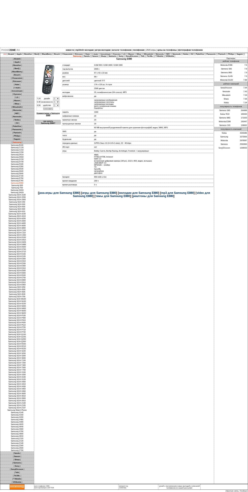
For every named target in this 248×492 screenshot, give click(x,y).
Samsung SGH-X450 (17, 389)
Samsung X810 (17, 436)
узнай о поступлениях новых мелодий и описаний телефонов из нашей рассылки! (179, 487)
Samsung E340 (17, 164)
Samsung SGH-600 (17, 207)
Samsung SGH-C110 (17, 233)
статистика (122, 488)
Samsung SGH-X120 (17, 379)
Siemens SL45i (226, 76)
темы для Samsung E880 (112, 196)
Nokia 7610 (224, 114)
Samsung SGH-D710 (17, 252)
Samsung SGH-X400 (17, 382)
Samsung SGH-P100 (17, 315)
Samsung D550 (17, 157)
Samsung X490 (17, 422)
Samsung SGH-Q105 (17, 337)
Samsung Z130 (17, 441)
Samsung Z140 (17, 443)
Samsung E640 (17, 174)
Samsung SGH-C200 (17, 235)
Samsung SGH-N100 (17, 301)
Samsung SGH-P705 (17, 327)
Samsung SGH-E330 (17, 263)
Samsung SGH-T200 (17, 363)
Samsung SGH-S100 (17, 351)
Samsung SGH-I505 (17, 292)
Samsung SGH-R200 (17, 344)
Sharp (226, 99)
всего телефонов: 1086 (41, 486)
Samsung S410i (17, 192)
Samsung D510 (17, 155)
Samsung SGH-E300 (17, 259)
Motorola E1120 (226, 80)
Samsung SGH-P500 (17, 323)
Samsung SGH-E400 (17, 266)
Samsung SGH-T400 (17, 365)
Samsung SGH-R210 (17, 346)
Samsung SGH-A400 (17, 223)
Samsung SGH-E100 (17, 254)
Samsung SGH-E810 (17, 282)
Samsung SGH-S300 (17, 356)
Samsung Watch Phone (17, 410)
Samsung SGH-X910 (17, 401)
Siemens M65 (226, 72)
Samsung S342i (17, 190)
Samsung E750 (17, 178)
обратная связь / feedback (236, 491)
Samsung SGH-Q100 (17, 334)
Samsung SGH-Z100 (17, 403)
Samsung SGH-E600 (17, 273)
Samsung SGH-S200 (17, 353)
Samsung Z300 (17, 446)
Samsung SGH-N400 (17, 308)
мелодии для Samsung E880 (138, 192)
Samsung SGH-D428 (17, 242)
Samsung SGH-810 (17, 211)
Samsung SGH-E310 (17, 261)
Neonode (226, 91)
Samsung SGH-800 (17, 209)
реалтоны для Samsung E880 (153, 196)
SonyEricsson (226, 88)
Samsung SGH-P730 (17, 332)
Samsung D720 (17, 159)
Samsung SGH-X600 (17, 393)
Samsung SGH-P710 (17, 330)
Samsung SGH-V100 (17, 372)
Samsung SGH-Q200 (17, 339)
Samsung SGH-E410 (17, 268)
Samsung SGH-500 (17, 204)
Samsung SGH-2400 (17, 200)
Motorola (224, 140)
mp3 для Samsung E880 (177, 192)
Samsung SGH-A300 (17, 221)
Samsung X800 (17, 434)
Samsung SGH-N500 (17, 311)
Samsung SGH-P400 (17, 318)
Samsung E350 (17, 166)
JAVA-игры (151, 50)
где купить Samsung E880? (48, 122)
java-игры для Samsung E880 (59, 192)
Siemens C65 (224, 125)
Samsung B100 (17, 145)
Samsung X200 (17, 417)
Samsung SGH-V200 (17, 375)
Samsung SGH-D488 (17, 244)
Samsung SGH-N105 (17, 304)
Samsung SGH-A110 (17, 216)
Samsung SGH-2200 (17, 197)
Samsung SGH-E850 (17, 285)
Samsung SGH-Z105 (17, 405)
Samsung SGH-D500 (17, 247)
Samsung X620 (17, 424)
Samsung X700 (17, 431)
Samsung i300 (17, 185)
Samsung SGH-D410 (17, 240)
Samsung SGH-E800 (17, 280)
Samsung (224, 137)
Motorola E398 (226, 65)
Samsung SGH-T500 (17, 367)
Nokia (226, 103)
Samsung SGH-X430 (17, 386)
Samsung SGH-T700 (17, 370)
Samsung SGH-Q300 (17, 341)
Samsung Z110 (17, 438)
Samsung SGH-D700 (17, 249)
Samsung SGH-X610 (17, 396)
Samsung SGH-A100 (17, 214)
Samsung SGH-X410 (17, 384)
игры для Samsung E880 (99, 192)
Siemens (224, 144)
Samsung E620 (17, 171)
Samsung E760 (17, 181)
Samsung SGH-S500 (17, 358)
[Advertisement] (101, 23)
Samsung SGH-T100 (17, 360)
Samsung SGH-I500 (17, 289)
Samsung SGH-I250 (17, 287)
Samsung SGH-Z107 (17, 408)
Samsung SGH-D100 (17, 237)
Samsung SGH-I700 (17, 297)
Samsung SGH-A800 (17, 228)
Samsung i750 (17, 188)
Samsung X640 (17, 427)
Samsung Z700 (17, 450)
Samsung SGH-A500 (17, 226)
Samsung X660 (17, 429)
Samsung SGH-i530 (17, 294)
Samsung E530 (17, 169)
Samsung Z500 (17, 448)
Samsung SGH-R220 (17, 349)
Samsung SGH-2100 (17, 195)
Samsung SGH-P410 (17, 320)
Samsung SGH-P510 (17, 325)
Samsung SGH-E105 (17, 256)
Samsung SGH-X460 (17, 391)
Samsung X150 (17, 415)
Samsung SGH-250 (17, 202)
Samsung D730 (17, 162)
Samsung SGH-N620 (17, 313)
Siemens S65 (226, 69)
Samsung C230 (17, 152)
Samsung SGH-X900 (17, 398)
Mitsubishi (226, 95)
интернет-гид (123, 486)
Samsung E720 (17, 176)
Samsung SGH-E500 (17, 270)
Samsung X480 (17, 420)
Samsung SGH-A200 (17, 218)
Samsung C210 (17, 150)
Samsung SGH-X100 (17, 377)
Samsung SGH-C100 (17, 230)
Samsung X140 (17, 412)
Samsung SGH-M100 (17, 299)
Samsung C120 (17, 147)
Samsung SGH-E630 (17, 275)
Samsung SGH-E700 (17, 278)
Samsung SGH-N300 (17, 306)
